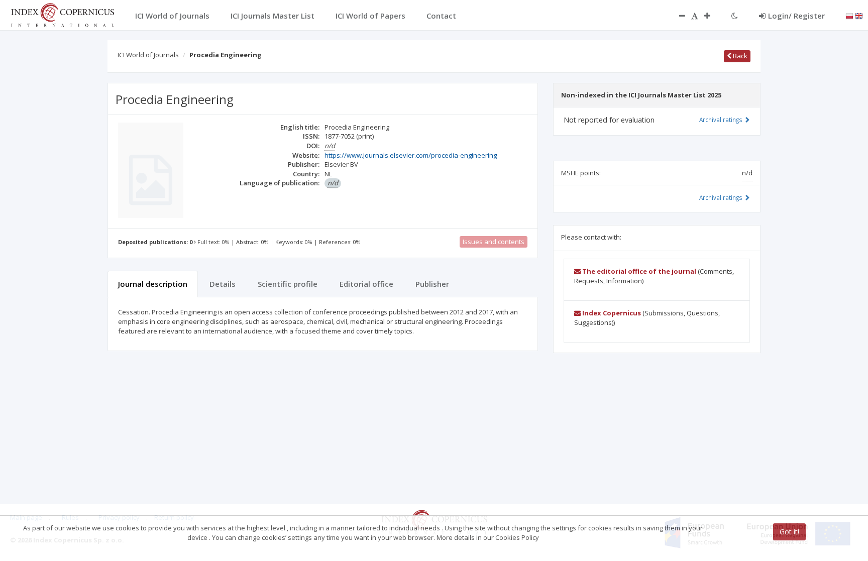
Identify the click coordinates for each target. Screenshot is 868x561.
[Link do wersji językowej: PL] (849, 15)
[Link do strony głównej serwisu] (62, 14)
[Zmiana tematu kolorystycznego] (734, 16)
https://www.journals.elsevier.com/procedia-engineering (410, 155)
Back (739, 55)
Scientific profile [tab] (287, 284)
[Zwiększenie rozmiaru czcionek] (712, 16)
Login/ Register (796, 16)
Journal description (152, 284)
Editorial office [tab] (366, 284)
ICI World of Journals (148, 54)
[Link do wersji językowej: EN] (859, 15)
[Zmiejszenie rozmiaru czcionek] (677, 16)
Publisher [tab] (432, 284)
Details (222, 284)
